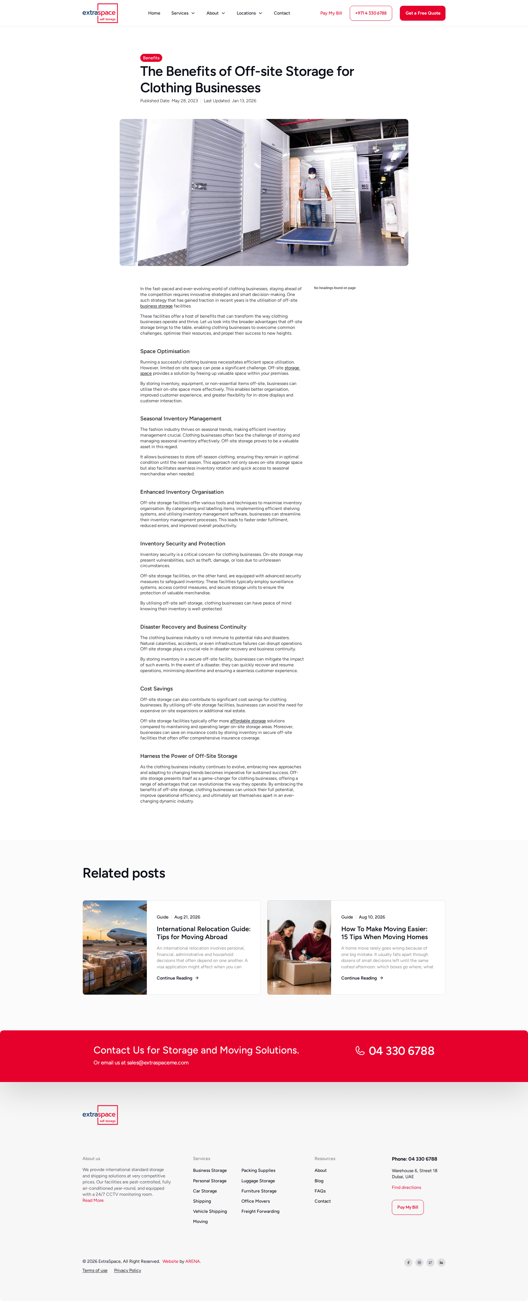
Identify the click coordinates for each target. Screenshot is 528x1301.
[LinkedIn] (441, 1262)
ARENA (192, 1261)
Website (170, 1261)
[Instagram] (419, 1262)
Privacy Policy (127, 1270)
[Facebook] (408, 1262)
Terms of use (95, 1270)
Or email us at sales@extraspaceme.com (141, 1062)
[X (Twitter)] (430, 1262)
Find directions (406, 1187)
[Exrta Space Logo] (100, 13)
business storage (156, 306)
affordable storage (248, 720)
